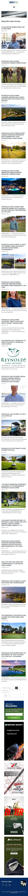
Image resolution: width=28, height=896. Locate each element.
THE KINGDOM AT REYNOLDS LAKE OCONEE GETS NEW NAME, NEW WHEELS (13, 617)
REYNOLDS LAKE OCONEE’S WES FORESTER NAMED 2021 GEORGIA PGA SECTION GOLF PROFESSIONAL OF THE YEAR (13, 209)
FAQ (3, 891)
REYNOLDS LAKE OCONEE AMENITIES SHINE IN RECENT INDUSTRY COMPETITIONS (11, 172)
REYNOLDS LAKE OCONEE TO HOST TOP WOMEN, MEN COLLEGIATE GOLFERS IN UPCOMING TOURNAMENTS (13, 246)
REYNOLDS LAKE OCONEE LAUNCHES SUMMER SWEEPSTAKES (13, 62)
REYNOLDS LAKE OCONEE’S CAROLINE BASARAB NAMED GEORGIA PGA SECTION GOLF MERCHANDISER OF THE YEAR (11, 543)
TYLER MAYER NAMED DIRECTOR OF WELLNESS (12, 28)
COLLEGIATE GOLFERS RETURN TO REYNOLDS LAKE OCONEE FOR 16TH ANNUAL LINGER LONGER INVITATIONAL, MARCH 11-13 (14, 522)
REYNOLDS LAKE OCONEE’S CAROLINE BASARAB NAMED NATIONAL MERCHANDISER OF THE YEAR (13, 284)
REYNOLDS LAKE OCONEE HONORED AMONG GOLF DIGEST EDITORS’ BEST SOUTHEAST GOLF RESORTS (13, 97)
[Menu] (14, 7)
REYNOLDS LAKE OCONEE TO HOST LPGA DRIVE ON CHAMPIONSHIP (13, 582)
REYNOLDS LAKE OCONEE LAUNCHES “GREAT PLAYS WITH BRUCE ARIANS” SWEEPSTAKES (12, 321)
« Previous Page (5, 688)
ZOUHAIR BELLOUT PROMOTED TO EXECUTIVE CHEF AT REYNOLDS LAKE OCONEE (13, 342)
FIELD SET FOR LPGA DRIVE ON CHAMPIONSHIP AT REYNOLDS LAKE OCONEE (12, 563)
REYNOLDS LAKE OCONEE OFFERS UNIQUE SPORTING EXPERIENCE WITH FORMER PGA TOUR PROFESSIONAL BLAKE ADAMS (13, 135)
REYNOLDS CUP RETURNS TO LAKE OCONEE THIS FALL (13, 449)
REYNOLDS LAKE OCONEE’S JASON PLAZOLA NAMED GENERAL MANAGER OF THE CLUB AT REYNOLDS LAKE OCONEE (13, 378)
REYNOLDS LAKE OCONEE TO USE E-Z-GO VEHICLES (13, 415)
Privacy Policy (8, 891)
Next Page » (4, 690)
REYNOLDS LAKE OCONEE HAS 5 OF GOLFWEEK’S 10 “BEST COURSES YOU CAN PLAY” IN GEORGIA (13, 654)
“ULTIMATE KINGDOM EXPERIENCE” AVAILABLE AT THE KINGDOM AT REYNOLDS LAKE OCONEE (14, 486)
